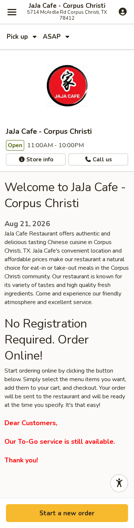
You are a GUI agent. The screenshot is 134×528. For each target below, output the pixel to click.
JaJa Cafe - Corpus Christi (67, 6)
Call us (101, 159)
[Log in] (122, 11)
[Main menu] (12, 12)
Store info (39, 159)
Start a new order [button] (67, 513)
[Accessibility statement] (119, 483)
